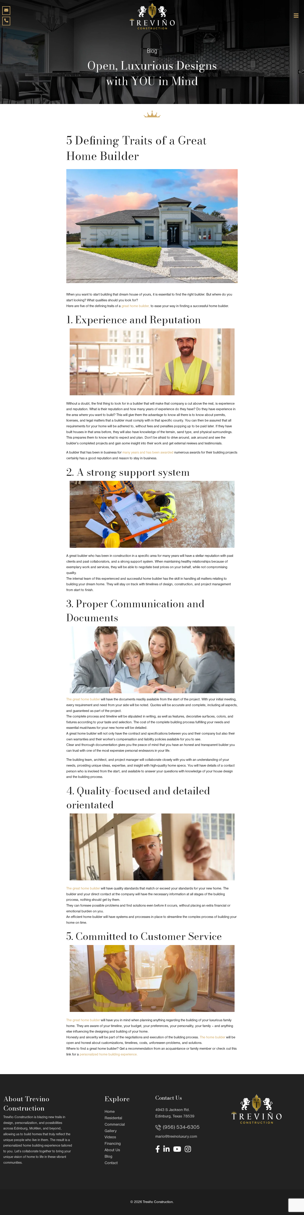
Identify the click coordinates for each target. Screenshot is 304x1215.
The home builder (212, 1037)
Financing (113, 1143)
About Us (112, 1150)
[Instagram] (188, 1149)
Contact (111, 1163)
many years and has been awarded (147, 452)
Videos (110, 1137)
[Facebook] (157, 1149)
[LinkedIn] (166, 1149)
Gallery (111, 1131)
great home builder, (136, 306)
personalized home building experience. (109, 1054)
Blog (108, 1156)
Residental (113, 1118)
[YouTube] (177, 1149)
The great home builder (83, 699)
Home (110, 1111)
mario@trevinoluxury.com (176, 1136)
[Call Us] (6, 21)
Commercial (115, 1124)
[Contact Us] (6, 10)
